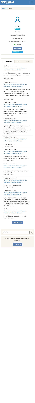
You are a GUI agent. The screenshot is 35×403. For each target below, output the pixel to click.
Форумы (4, 8)
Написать (18, 48)
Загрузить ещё (17, 222)
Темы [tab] (18, 61)
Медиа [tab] (28, 61)
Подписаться (18, 51)
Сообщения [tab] (8, 61)
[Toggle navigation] (31, 2)
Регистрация (17, 244)
